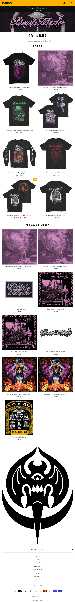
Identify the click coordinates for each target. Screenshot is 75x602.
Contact (38, 556)
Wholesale (37, 573)
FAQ (38, 559)
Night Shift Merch (37, 549)
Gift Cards (37, 580)
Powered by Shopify (37, 600)
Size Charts (37, 563)
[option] (37, 9)
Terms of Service (37, 569)
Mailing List (37, 586)
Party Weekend (37, 576)
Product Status (37, 566)
